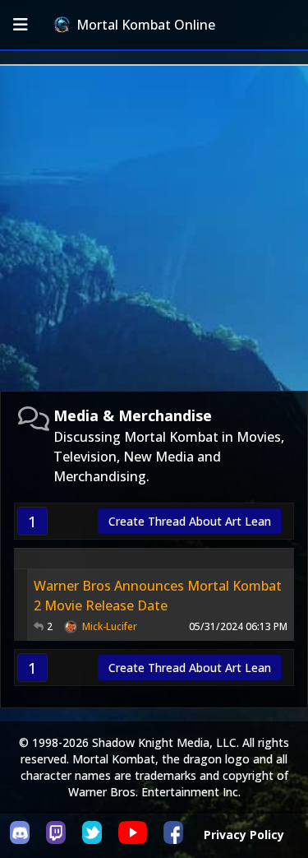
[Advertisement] (154, 228)
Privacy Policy (244, 834)
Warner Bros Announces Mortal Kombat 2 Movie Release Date (158, 596)
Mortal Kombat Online (145, 25)
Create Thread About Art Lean (189, 521)
